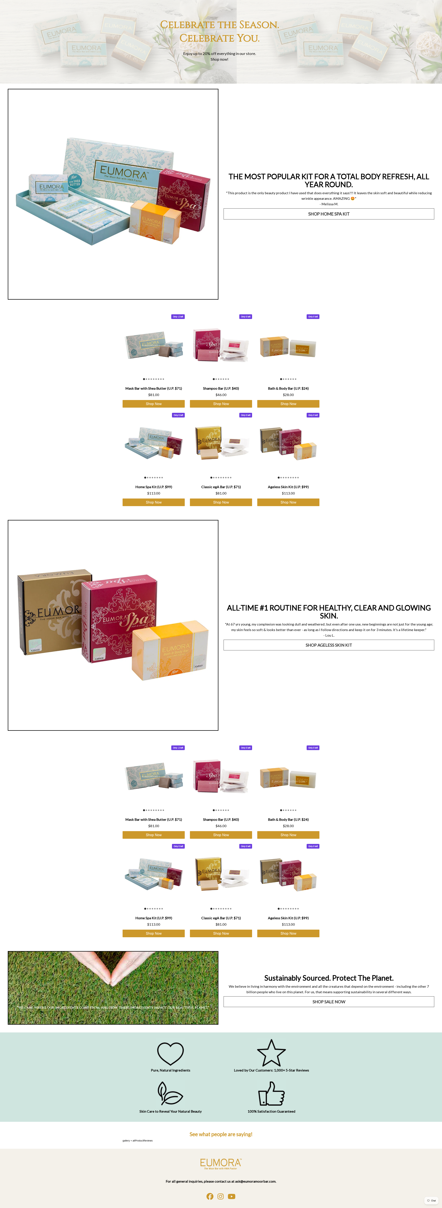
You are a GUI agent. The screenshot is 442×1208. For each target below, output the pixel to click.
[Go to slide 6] (156, 379)
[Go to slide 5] (153, 379)
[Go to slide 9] (163, 379)
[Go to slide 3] (149, 379)
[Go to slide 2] (146, 379)
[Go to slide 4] (151, 379)
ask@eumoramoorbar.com (255, 1181)
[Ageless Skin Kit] (113, 625)
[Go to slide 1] (144, 379)
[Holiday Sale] (221, 1164)
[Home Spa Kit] (113, 194)
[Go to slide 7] (158, 379)
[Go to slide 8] (161, 379)
